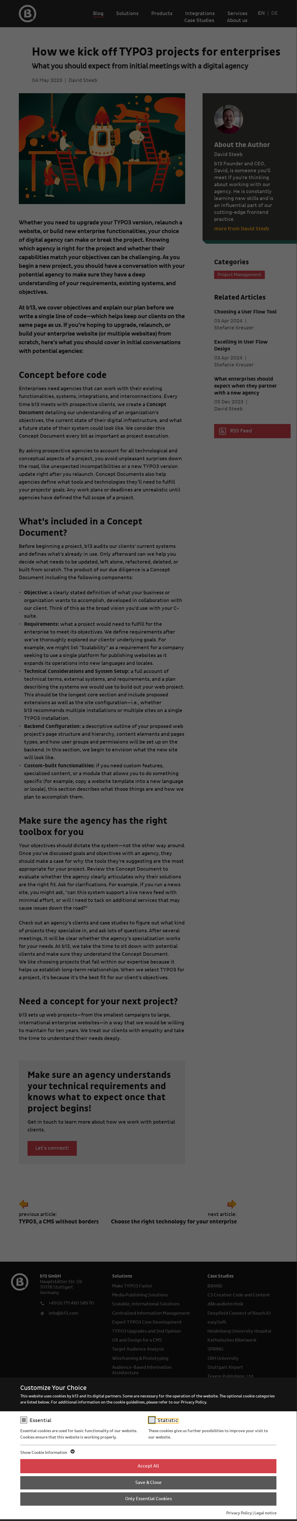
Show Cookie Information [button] (44, 1453)
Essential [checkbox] (40, 1420)
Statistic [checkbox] (168, 1420)
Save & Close (148, 1482)
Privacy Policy (239, 1513)
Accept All (148, 1466)
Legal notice (265, 1513)
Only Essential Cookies (148, 1498)
